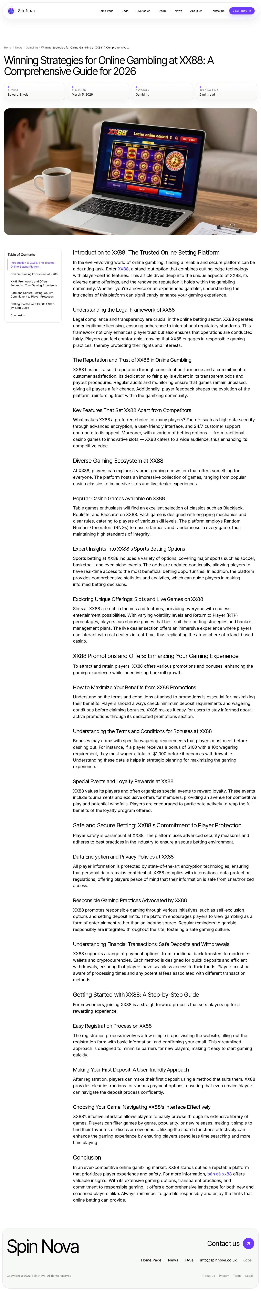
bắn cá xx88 (219, 1173)
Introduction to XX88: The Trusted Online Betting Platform (32, 264)
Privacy (224, 1275)
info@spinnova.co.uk (218, 1260)
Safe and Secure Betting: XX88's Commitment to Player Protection (32, 294)
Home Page (151, 1260)
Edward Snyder (19, 94)
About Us (208, 1275)
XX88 (123, 268)
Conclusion (18, 315)
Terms (237, 1275)
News (18, 47)
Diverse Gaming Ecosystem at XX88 (34, 274)
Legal (249, 1275)
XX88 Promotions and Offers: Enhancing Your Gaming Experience (34, 283)
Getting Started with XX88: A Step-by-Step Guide (33, 306)
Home (8, 47)
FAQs (189, 1260)
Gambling (32, 47)
